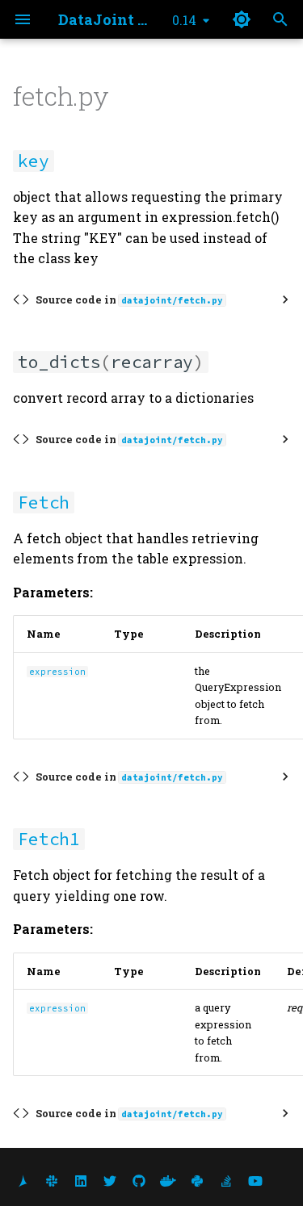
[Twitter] (110, 1180)
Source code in (129, 299)
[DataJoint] (23, 1180)
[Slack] (52, 1180)
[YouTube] (255, 1180)
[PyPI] (197, 1180)
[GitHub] (139, 1180)
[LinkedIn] (81, 1180)
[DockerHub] (168, 1180)
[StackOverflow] (226, 1180)
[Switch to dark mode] (241, 19)
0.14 (184, 19)
